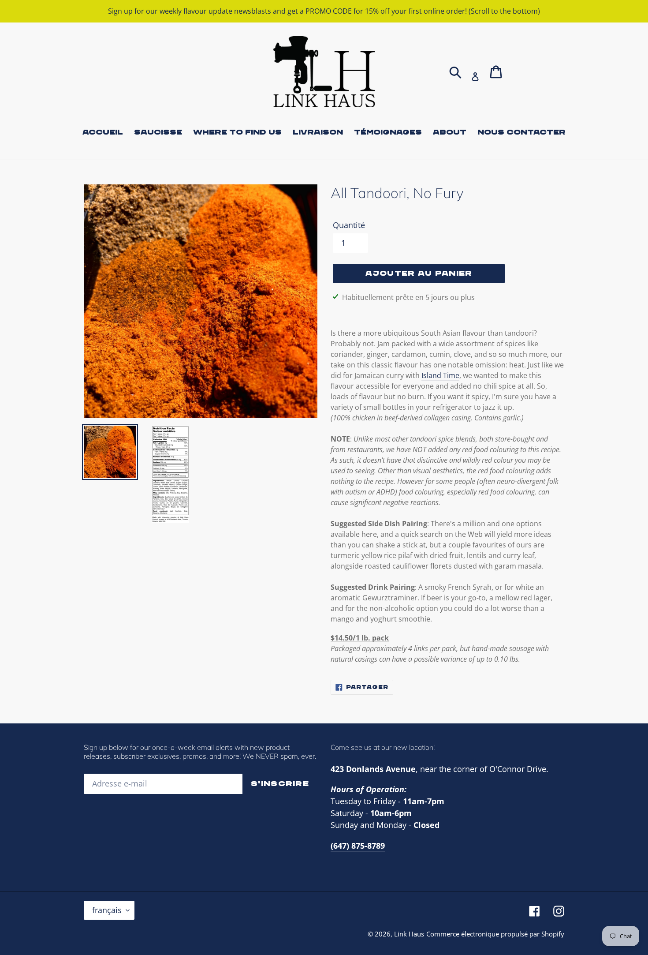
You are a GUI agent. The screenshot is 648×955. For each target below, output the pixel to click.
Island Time (440, 375)
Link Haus (409, 933)
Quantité (349, 225)
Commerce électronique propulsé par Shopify (495, 933)
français (107, 910)
